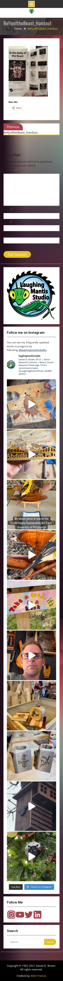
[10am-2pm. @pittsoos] (31, 504)
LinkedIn (37, 914)
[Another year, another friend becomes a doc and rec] (31, 454)
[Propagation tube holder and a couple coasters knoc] (31, 705)
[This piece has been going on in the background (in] (31, 404)
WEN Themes (38, 975)
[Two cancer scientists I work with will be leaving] (31, 756)
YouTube (20, 914)
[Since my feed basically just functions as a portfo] (31, 806)
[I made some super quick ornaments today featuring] (31, 856)
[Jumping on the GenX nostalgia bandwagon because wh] (31, 655)
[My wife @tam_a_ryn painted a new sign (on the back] (31, 605)
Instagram (11, 914)
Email (7, 223)
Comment (9, 171)
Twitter (28, 914)
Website (8, 235)
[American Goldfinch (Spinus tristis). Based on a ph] (31, 555)
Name (7, 211)
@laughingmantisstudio (33, 350)
